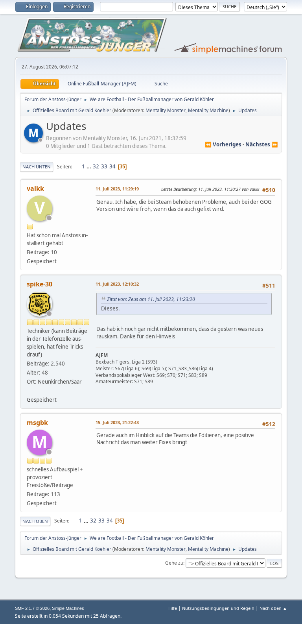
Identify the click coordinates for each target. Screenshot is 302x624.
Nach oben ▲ (273, 608)
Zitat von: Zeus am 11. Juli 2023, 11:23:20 (151, 299)
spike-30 (39, 284)
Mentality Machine (208, 110)
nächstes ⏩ (261, 144)
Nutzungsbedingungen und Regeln (218, 608)
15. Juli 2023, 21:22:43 (117, 422)
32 (96, 166)
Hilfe (172, 608)
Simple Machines (68, 608)
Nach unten (36, 167)
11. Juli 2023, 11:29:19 (117, 189)
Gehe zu (174, 562)
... (89, 166)
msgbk (37, 422)
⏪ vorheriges (223, 144)
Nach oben (35, 521)
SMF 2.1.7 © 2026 (32, 608)
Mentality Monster (165, 110)
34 (112, 166)
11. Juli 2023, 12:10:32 (117, 284)
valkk (35, 188)
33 (104, 166)
